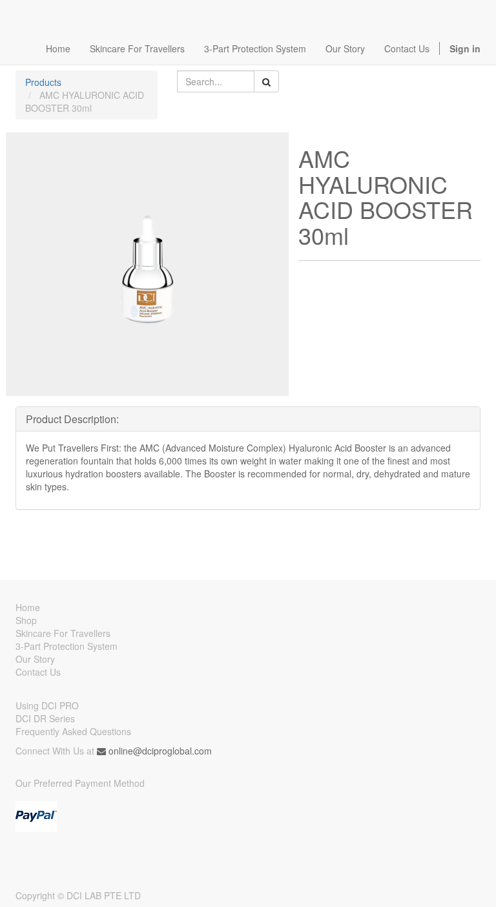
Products (43, 82)
